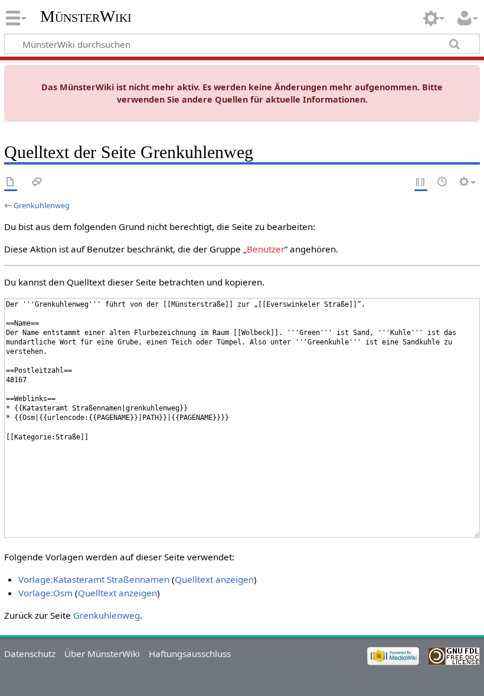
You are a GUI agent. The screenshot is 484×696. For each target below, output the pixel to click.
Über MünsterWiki (102, 653)
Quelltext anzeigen (214, 579)
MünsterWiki (86, 16)
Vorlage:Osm (45, 593)
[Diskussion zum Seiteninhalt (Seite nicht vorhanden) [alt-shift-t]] (37, 182)
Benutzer (265, 249)
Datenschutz (29, 653)
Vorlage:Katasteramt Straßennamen (93, 579)
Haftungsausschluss (190, 653)
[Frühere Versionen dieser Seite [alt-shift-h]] (442, 182)
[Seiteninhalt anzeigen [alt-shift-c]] (10, 182)
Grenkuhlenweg (42, 205)
